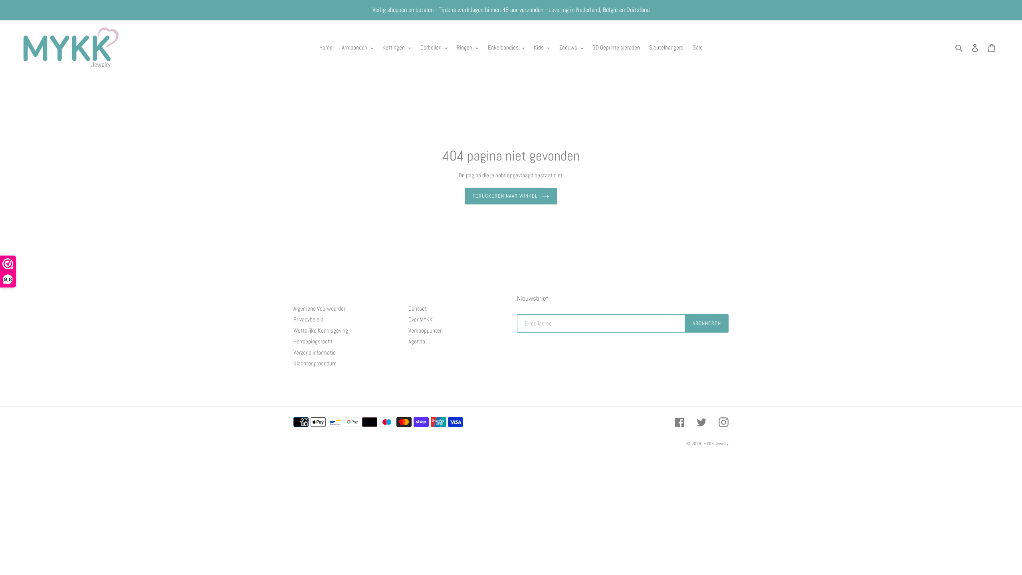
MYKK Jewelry (716, 443)
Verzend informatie (314, 352)
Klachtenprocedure (315, 363)
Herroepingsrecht (313, 341)
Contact (417, 308)
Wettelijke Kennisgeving (320, 330)
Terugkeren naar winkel (505, 195)
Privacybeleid (308, 319)
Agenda (416, 341)
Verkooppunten (425, 330)
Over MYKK (420, 319)
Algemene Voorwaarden (320, 308)
